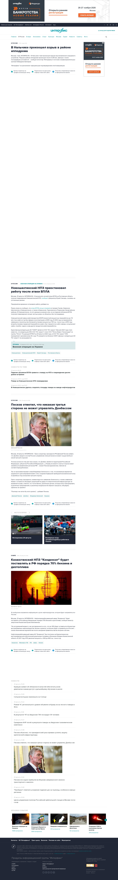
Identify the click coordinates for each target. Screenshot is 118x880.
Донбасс (26, 496)
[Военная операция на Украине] (20, 824)
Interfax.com (28, 25)
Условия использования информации (95, 869)
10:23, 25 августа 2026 (49, 284)
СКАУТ (13, 867)
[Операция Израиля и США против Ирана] (39, 825)
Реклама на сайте (54, 840)
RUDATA (44, 867)
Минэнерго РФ (23, 643)
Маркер (14, 868)
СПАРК (13, 864)
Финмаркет (48, 25)
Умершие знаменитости (58, 826)
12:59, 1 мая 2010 (23, 43)
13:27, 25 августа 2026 (24, 91)
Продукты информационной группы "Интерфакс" (37, 858)
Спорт (44, 37)
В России (21, 37)
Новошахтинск (16, 353)
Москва (58, 37)
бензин (41, 643)
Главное (13, 37)
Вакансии (44, 840)
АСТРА (13, 870)
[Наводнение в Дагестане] (78, 824)
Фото (86, 37)
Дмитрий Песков (17, 496)
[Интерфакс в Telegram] (46, 872)
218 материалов (93, 832)
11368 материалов (17, 831)
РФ (31, 643)
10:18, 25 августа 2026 (22, 555)
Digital (65, 37)
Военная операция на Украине (32, 284)
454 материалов (55, 829)
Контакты (14, 840)
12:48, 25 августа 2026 (24, 400)
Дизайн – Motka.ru (90, 873)
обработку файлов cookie (85, 851)
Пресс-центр (36, 840)
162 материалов (74, 831)
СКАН (43, 865)
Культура (51, 37)
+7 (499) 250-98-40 (58, 853)
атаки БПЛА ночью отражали (41, 308)
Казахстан (15, 643)
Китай (49, 185)
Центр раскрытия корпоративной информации (54, 868)
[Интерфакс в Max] (54, 872)
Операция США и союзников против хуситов (95, 828)
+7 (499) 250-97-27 (70, 853)
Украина (46, 496)
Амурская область (17, 185)
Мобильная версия (6, 25)
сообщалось (20, 157)
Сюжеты (79, 37)
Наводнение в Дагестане (74, 827)
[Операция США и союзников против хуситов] (97, 824)
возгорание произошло (59, 157)
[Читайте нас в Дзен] (43, 872)
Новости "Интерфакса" (48, 864)
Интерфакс (59, 30)
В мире (28, 37)
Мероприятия (66, 840)
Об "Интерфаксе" (18, 25)
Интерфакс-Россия (38, 25)
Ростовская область (54, 353)
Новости (72, 37)
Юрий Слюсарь (41, 353)
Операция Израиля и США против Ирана (38, 828)
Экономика (36, 37)
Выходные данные (90, 871)
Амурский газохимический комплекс (35, 185)
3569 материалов (36, 831)
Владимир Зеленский (36, 496)
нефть (35, 643)
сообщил (45, 298)
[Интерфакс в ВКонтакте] (49, 872)
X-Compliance (15, 865)
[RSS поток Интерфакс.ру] (51, 872)
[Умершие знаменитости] (59, 824)
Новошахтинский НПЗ (28, 353)
